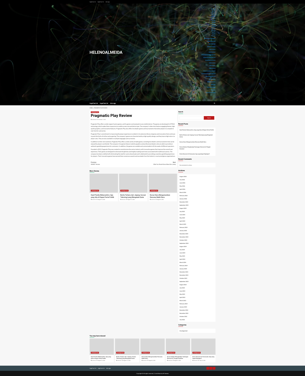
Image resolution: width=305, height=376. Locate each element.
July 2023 (182, 288)
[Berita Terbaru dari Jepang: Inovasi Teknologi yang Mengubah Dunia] (133, 183)
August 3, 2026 (177, 360)
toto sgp (108, 1)
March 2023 (183, 300)
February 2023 (184, 303)
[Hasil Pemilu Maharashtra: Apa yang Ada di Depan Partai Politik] (104, 183)
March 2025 (183, 224)
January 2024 (183, 268)
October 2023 (183, 278)
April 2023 (182, 297)
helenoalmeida (106, 52)
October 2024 (183, 240)
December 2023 (184, 272)
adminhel (94, 119)
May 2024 (182, 256)
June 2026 (182, 183)
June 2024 (182, 253)
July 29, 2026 (202, 360)
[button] (214, 103)
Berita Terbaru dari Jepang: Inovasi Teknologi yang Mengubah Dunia (196, 136)
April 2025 (182, 221)
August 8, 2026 (160, 199)
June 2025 (182, 214)
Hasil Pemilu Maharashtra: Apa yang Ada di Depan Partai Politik (197, 130)
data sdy (213, 89)
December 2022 (184, 310)
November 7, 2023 (102, 119)
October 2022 (183, 316)
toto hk (213, 33)
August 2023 (183, 284)
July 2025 (182, 211)
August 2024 (183, 246)
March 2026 (183, 192)
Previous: (95, 163)
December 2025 (184, 202)
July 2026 (182, 179)
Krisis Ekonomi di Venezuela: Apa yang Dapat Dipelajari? (195, 154)
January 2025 (183, 230)
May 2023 (182, 294)
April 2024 (182, 259)
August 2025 (183, 208)
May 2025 (182, 218)
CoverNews (157, 373)
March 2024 (183, 262)
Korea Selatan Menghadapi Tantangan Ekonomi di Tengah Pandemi (195, 148)
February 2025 (184, 227)
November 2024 (184, 237)
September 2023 (184, 281)
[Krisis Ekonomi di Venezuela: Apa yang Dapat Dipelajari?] (203, 347)
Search (180, 112)
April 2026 (182, 189)
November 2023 (184, 275)
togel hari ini (93, 1)
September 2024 (184, 243)
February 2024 (184, 265)
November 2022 (184, 313)
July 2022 (182, 319)
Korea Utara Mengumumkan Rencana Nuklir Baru (193, 142)
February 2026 (184, 195)
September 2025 (184, 205)
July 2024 (182, 249)
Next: (164, 163)
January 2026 (183, 198)
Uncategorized (95, 112)
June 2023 (182, 291)
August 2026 (183, 176)
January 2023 (183, 307)
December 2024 (184, 233)
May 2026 (182, 186)
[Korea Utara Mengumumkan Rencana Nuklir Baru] (163, 183)
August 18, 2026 (101, 199)
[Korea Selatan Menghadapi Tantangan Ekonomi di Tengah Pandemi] (178, 347)
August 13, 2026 (131, 199)
